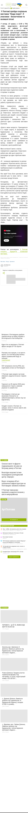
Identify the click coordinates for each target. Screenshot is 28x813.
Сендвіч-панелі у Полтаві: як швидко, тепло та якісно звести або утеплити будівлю (14, 408)
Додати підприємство (14, 556)
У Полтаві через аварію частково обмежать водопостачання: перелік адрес (14, 376)
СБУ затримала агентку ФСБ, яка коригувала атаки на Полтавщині (13, 367)
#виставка (3, 261)
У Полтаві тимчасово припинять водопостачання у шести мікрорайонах (13, 492)
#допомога (12, 261)
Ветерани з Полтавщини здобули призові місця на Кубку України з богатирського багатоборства (13, 336)
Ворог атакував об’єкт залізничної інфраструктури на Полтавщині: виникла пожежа (14, 483)
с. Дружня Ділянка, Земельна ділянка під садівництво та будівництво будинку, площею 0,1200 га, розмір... (12, 701)
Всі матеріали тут (14, 519)
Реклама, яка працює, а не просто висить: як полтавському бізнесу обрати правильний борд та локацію (13, 355)
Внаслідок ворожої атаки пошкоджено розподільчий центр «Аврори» (12, 474)
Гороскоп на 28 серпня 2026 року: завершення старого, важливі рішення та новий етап (13, 386)
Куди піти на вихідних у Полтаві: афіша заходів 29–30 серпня (13, 345)
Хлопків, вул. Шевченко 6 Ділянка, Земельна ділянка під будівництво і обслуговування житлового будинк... (13, 650)
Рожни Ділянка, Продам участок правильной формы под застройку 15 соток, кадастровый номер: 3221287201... (13, 675)
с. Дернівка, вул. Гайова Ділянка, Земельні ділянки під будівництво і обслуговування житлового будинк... (13, 727)
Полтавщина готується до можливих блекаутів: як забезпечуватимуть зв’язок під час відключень (14, 397)
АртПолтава (8, 509)
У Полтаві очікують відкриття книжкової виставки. (14, 251)
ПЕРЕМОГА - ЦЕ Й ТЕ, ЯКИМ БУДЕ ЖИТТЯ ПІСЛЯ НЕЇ (13, 626)
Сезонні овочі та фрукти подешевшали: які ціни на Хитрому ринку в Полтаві (12, 466)
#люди (7, 261)
